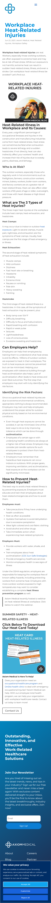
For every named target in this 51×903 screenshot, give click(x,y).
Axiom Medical (23, 40)
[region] (25, 882)
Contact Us (12, 710)
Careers (32, 853)
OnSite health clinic (14, 687)
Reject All (25, 898)
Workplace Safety (19, 43)
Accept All (25, 884)
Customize (25, 891)
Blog (8, 859)
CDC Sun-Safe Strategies (34, 556)
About (9, 853)
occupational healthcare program (21, 683)
